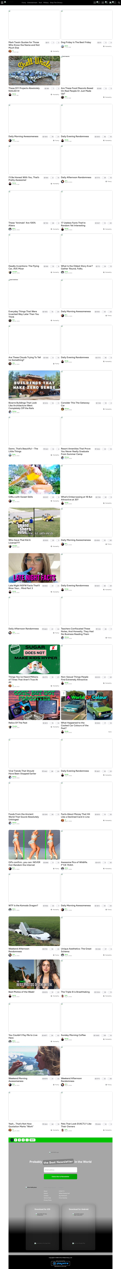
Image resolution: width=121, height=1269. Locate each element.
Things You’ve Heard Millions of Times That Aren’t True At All (23, 679)
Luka (66, 995)
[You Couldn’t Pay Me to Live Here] (34, 1017)
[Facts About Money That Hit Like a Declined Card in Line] (86, 796)
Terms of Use (47, 1198)
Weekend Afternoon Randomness (19, 950)
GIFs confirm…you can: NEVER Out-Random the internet (24, 863)
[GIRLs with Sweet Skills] (34, 479)
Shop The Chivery (56, 2)
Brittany (67, 408)
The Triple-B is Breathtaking (75, 991)
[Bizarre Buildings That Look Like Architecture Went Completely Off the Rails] (34, 385)
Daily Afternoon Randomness (76, 177)
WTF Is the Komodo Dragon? (23, 905)
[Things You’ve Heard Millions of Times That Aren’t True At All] (34, 659)
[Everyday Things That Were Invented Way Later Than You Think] (34, 294)
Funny (24, 2)
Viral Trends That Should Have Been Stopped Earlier (22, 772)
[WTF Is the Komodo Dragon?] (34, 888)
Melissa (14, 411)
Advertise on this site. (60, 1266)
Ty (13, 50)
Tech (40, 2)
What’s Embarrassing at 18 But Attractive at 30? (76, 498)
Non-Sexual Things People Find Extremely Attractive (74, 678)
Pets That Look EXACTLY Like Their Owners (76, 1125)
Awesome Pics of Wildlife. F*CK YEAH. (74, 863)
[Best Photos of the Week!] (34, 974)
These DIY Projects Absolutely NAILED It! (24, 89)
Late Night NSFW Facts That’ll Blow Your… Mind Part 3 (24, 587)
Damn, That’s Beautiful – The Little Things (23, 450)
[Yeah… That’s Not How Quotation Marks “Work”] (34, 1106)
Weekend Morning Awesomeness (18, 1079)
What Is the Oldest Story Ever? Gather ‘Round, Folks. (77, 267)
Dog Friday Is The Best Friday (76, 42)
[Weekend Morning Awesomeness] (34, 1061)
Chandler (14, 271)
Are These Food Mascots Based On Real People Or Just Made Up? (77, 91)
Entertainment (32, 2)
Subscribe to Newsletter (60, 1176)
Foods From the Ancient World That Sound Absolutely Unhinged (24, 817)
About (45, 1191)
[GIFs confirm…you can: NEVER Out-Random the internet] (34, 844)
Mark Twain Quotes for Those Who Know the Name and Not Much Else (24, 45)
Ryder (66, 45)
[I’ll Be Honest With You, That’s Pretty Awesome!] (34, 160)
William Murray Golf (64, 1193)
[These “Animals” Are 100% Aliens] (34, 205)
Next (32, 1140)
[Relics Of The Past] (34, 705)
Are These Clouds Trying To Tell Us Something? (25, 358)
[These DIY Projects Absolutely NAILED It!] (34, 70)
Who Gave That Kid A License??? (20, 541)
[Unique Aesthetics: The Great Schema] (86, 931)
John (66, 181)
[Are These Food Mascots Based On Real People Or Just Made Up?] (86, 70)
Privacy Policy (48, 1200)
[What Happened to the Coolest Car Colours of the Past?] (86, 705)
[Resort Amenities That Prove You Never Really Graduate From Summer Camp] (86, 431)
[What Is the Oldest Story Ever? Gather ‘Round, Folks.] (86, 248)
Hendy (14, 94)
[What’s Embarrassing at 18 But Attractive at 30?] (86, 479)
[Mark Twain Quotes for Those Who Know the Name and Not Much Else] (34, 24)
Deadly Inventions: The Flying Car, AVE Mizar (24, 267)
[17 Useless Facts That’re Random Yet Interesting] (86, 205)
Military (46, 2)
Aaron (13, 228)
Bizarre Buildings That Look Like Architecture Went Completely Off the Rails (23, 405)
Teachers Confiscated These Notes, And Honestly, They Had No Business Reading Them (77, 631)
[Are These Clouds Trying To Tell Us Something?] (34, 340)
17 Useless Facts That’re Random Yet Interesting (73, 224)
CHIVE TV (61, 1191)
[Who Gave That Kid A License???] (34, 522)
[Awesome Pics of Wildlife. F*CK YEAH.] (86, 844)
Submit (46, 1193)
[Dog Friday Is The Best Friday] (86, 24)
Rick (13, 140)
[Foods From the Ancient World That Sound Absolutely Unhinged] (34, 796)
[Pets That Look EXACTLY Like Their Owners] (86, 1106)
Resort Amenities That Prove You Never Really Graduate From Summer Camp (75, 451)
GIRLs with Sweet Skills (21, 496)
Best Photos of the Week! (21, 991)
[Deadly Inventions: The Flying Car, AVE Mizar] (34, 248)
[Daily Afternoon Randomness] (86, 160)
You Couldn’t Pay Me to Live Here (23, 1036)
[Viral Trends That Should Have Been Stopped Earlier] (34, 753)
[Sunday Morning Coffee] (86, 1017)
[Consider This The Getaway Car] (86, 385)
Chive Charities (63, 1198)
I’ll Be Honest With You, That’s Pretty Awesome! (24, 178)
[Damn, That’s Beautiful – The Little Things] (34, 431)
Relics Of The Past (18, 722)
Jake (13, 363)
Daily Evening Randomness (75, 136)
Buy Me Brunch (63, 1195)
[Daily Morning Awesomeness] (34, 119)
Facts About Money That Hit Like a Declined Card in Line (75, 815)
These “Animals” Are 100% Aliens (22, 224)
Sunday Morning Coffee (73, 1035)
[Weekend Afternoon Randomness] (34, 931)
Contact (46, 1195)
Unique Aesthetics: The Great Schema (76, 950)
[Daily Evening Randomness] (86, 119)
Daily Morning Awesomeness (23, 136)
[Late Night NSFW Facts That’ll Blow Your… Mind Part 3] (34, 568)
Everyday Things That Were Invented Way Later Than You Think (24, 314)
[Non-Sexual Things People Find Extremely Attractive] (86, 659)
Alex (66, 96)
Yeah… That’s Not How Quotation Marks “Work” (21, 1125)
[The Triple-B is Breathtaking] (86, 974)
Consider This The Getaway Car (75, 404)
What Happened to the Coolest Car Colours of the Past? (74, 725)
